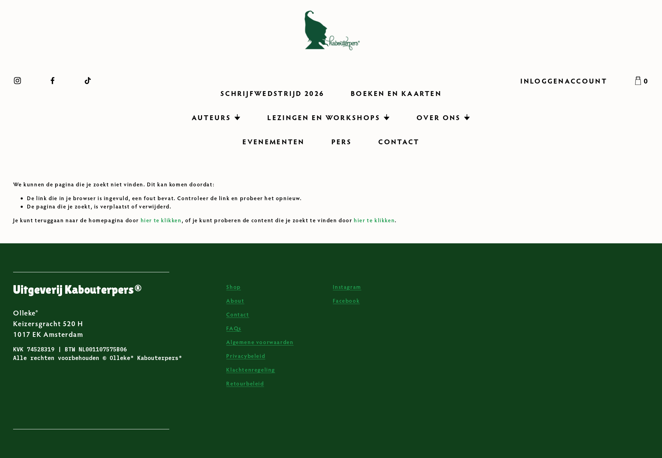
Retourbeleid (245, 383)
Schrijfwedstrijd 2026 (272, 93)
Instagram (347, 286)
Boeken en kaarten (396, 93)
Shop (233, 286)
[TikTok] (87, 80)
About (235, 300)
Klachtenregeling (250, 369)
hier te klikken (161, 220)
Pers (341, 141)
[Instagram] (17, 80)
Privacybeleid (245, 355)
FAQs (233, 328)
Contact (398, 141)
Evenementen (273, 141)
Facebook (346, 300)
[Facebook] (52, 80)
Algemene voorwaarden (259, 341)
